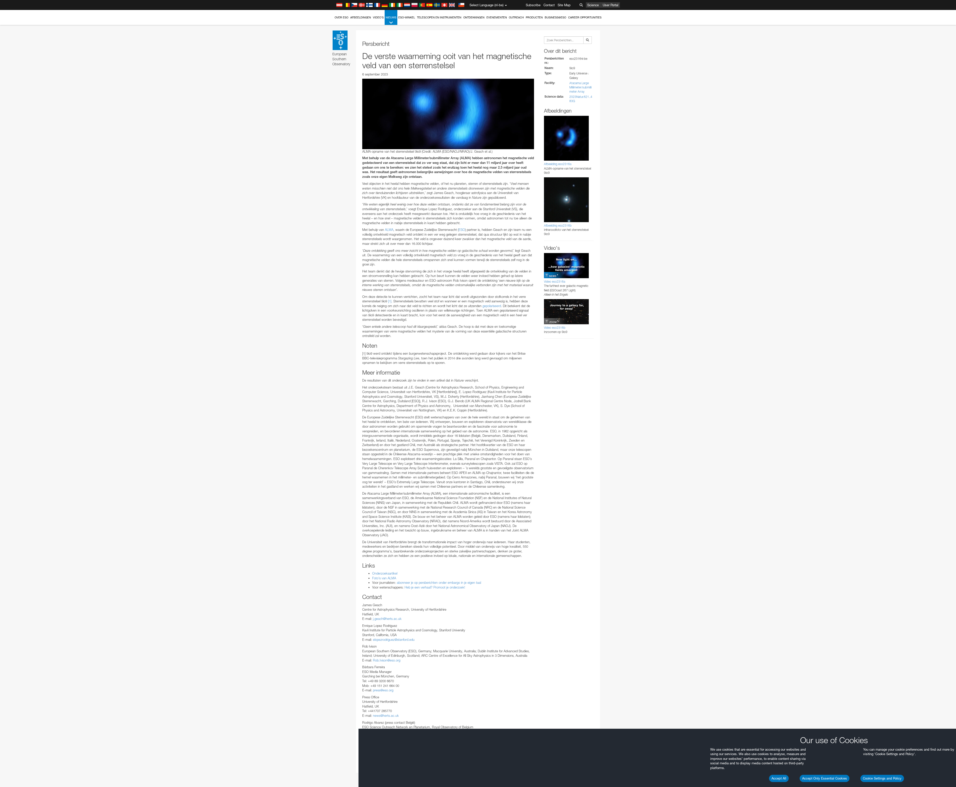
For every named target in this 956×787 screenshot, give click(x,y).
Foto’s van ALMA (384, 578)
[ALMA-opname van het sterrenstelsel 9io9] (448, 114)
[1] (389, 301)
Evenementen (496, 17)
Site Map (564, 5)
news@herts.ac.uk (386, 716)
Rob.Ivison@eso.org (386, 660)
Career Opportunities (584, 17)
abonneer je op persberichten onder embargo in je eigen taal (439, 583)
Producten (534, 17)
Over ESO (341, 17)
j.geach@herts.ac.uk (387, 619)
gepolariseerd (491, 306)
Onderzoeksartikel (384, 573)
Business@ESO (555, 17)
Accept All (779, 778)
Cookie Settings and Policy (882, 778)
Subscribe (533, 5)
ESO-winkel (406, 17)
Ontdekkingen (473, 17)
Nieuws (391, 17)
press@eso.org (383, 690)
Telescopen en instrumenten (439, 17)
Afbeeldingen (360, 17)
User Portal (610, 5)
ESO (462, 230)
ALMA (388, 230)
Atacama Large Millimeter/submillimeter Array (580, 87)
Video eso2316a (554, 281)
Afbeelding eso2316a (557, 164)
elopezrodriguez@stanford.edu (394, 640)
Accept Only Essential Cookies (824, 778)
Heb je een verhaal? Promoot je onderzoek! (435, 587)
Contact (549, 5)
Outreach (516, 17)
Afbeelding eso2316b (558, 225)
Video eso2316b (554, 327)
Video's (378, 17)
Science (593, 5)
